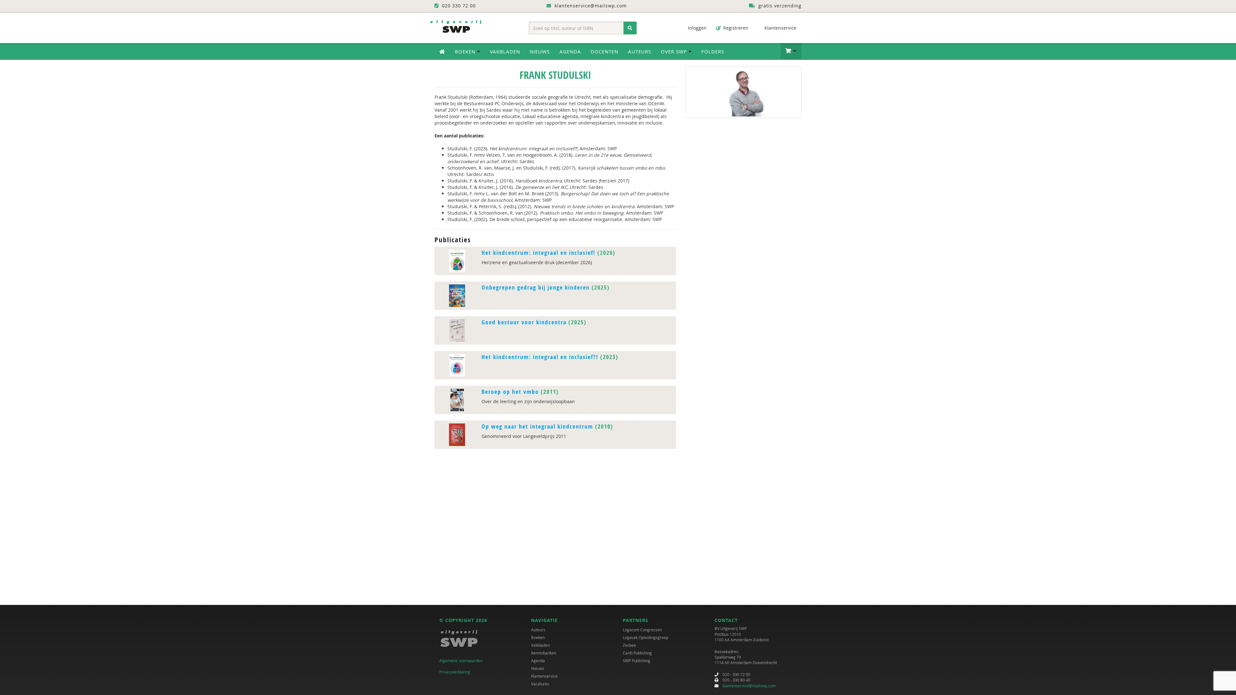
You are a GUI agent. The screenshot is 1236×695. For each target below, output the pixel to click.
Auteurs (639, 51)
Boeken (538, 637)
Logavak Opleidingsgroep (645, 637)
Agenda (570, 51)
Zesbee (629, 645)
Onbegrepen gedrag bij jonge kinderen (536, 287)
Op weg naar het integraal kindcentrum (537, 426)
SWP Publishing (636, 660)
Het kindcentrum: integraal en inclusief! (538, 253)
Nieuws (540, 51)
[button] (791, 51)
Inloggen (697, 28)
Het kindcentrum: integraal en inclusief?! (540, 357)
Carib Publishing (637, 652)
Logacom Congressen (642, 629)
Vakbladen (505, 51)
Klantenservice (779, 28)
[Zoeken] (630, 28)
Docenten (604, 51)
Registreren (735, 28)
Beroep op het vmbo (510, 392)
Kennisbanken (543, 652)
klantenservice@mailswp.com (749, 685)
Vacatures (540, 683)
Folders (712, 51)
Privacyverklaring (454, 671)
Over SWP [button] (674, 51)
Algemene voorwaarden (460, 660)
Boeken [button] (466, 51)
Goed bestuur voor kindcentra (524, 322)
